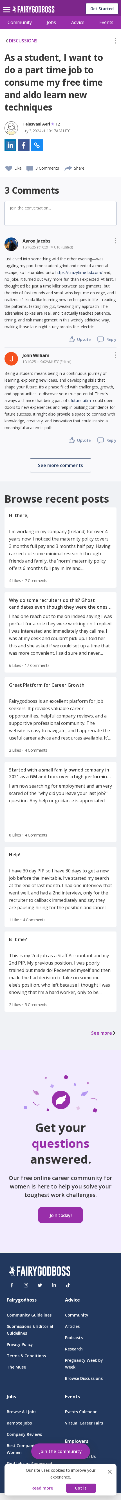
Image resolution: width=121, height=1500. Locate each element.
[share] (68, 167)
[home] (33, 11)
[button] (115, 42)
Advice (77, 22)
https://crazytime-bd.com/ (78, 272)
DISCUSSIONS (23, 41)
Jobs (51, 22)
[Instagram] (26, 1285)
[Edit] (116, 42)
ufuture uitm (79, 400)
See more (101, 1033)
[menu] (7, 5)
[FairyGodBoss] (39, 1272)
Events (106, 22)
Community (20, 22)
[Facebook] (11, 1285)
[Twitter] (40, 1285)
